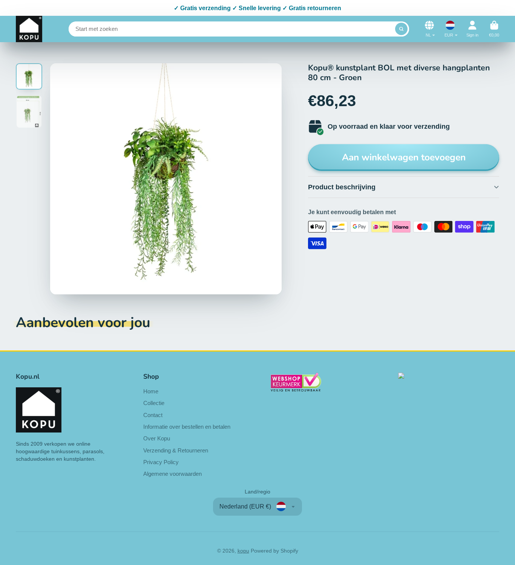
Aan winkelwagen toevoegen (404, 157)
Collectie (153, 403)
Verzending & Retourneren (175, 450)
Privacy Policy (161, 462)
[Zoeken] (401, 29)
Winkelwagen (494, 29)
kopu (243, 551)
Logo (29, 29)
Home (150, 391)
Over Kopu (156, 438)
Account (472, 29)
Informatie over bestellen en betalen (186, 426)
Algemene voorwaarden (172, 474)
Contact (152, 415)
